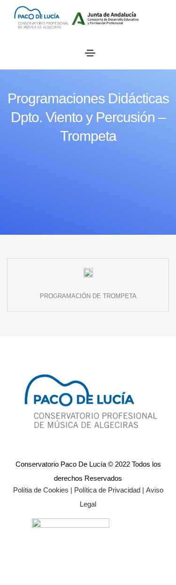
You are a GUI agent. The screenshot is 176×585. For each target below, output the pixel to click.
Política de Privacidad (106, 490)
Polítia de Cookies (41, 490)
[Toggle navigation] (90, 53)
